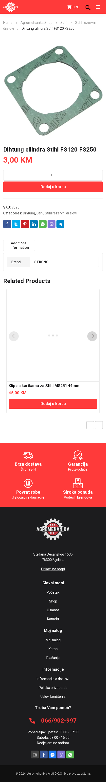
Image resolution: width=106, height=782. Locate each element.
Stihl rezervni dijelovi (61, 213)
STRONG (41, 262)
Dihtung (29, 213)
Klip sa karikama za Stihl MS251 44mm (44, 385)
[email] (35, 754)
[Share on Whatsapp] (43, 224)
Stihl (63, 23)
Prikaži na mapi (53, 569)
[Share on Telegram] (60, 224)
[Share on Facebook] (7, 224)
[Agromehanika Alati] (10, 7)
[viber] (61, 754)
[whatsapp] (70, 754)
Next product (99, 425)
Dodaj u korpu (53, 186)
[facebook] (44, 754)
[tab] (19, 245)
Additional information (19, 245)
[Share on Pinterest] (25, 224)
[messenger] (52, 754)
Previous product (90, 425)
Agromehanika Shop (36, 23)
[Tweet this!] (16, 224)
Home (8, 23)
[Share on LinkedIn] (34, 224)
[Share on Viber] (51, 224)
